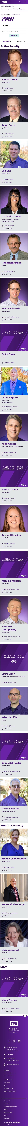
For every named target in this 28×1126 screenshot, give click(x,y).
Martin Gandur (10, 489)
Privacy (5, 1115)
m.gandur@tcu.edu (9, 498)
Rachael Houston (11, 535)
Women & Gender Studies (10, 1091)
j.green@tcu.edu (9, 867)
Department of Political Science (12, 9)
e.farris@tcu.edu (9, 363)
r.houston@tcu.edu (9, 544)
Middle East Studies (8, 1088)
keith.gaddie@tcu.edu (10, 452)
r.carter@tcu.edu (9, 134)
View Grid (6, 41)
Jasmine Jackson (11, 580)
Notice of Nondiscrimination (10, 1106)
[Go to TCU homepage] (4, 2)
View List (20, 41)
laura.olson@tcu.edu (10, 682)
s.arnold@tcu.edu (9, 88)
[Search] (20, 2)
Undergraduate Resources (10, 1073)
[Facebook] (9, 1041)
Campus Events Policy (9, 1076)
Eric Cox (6, 170)
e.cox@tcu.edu (8, 179)
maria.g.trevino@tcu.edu (11, 1008)
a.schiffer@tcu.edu (9, 726)
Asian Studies (7, 1082)
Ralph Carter (9, 125)
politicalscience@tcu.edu (13, 1064)
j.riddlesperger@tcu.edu (11, 913)
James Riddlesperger (13, 904)
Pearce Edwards (11, 308)
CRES (5, 1085)
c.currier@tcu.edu (9, 226)
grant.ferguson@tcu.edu (11, 407)
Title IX (5, 1109)
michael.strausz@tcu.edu (11, 817)
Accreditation (7, 1118)
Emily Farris (8, 354)
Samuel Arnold (10, 79)
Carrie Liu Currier (11, 216)
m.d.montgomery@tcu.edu (12, 637)
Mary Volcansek (10, 950)
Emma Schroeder (11, 763)
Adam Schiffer (10, 717)
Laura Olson (8, 673)
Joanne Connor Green (14, 858)
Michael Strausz (10, 808)
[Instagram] (19, 1041)
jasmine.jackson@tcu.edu (11, 589)
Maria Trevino (9, 1000)
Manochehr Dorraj (12, 262)
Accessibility (7, 1103)
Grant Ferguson (10, 397)
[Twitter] (14, 1041)
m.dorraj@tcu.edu (9, 271)
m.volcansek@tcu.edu (10, 958)
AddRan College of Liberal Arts (7, 6)
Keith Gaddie (9, 443)
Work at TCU (7, 1101)
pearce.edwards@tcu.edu (11, 317)
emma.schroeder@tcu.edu (12, 771)
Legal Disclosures (8, 1112)
